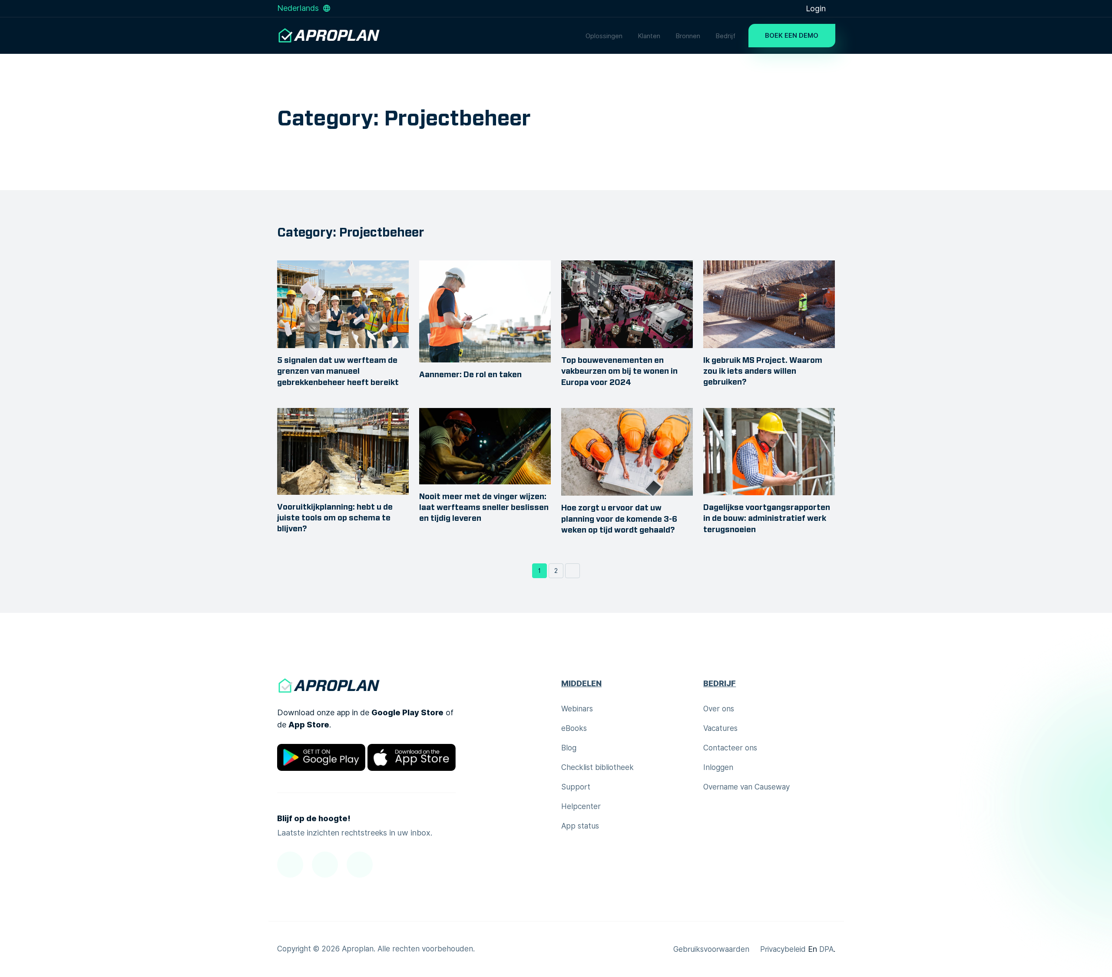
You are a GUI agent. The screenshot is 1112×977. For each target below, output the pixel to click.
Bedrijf (725, 36)
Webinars (577, 708)
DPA (826, 949)
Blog (568, 747)
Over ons (718, 708)
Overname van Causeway (746, 787)
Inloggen (718, 767)
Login (817, 8)
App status (580, 826)
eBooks (574, 728)
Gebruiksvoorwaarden (711, 949)
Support (575, 787)
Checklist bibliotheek (597, 767)
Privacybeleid (783, 949)
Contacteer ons (730, 747)
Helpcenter (581, 806)
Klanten (649, 36)
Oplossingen (604, 36)
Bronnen (687, 36)
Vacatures (720, 728)
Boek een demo (791, 35)
